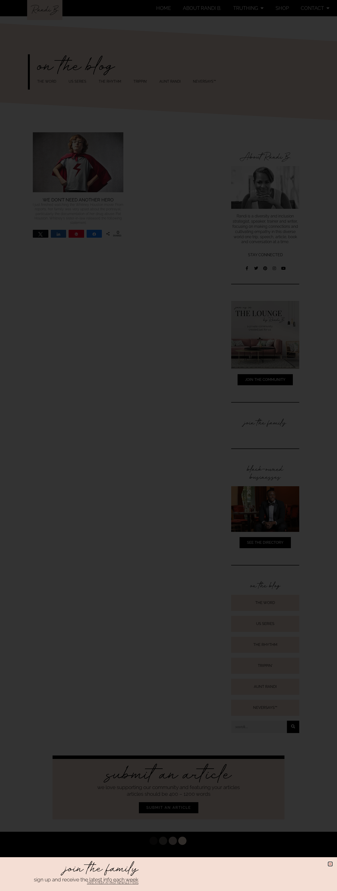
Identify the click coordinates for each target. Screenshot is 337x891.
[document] (168, 445)
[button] (330, 864)
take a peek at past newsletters (112, 883)
